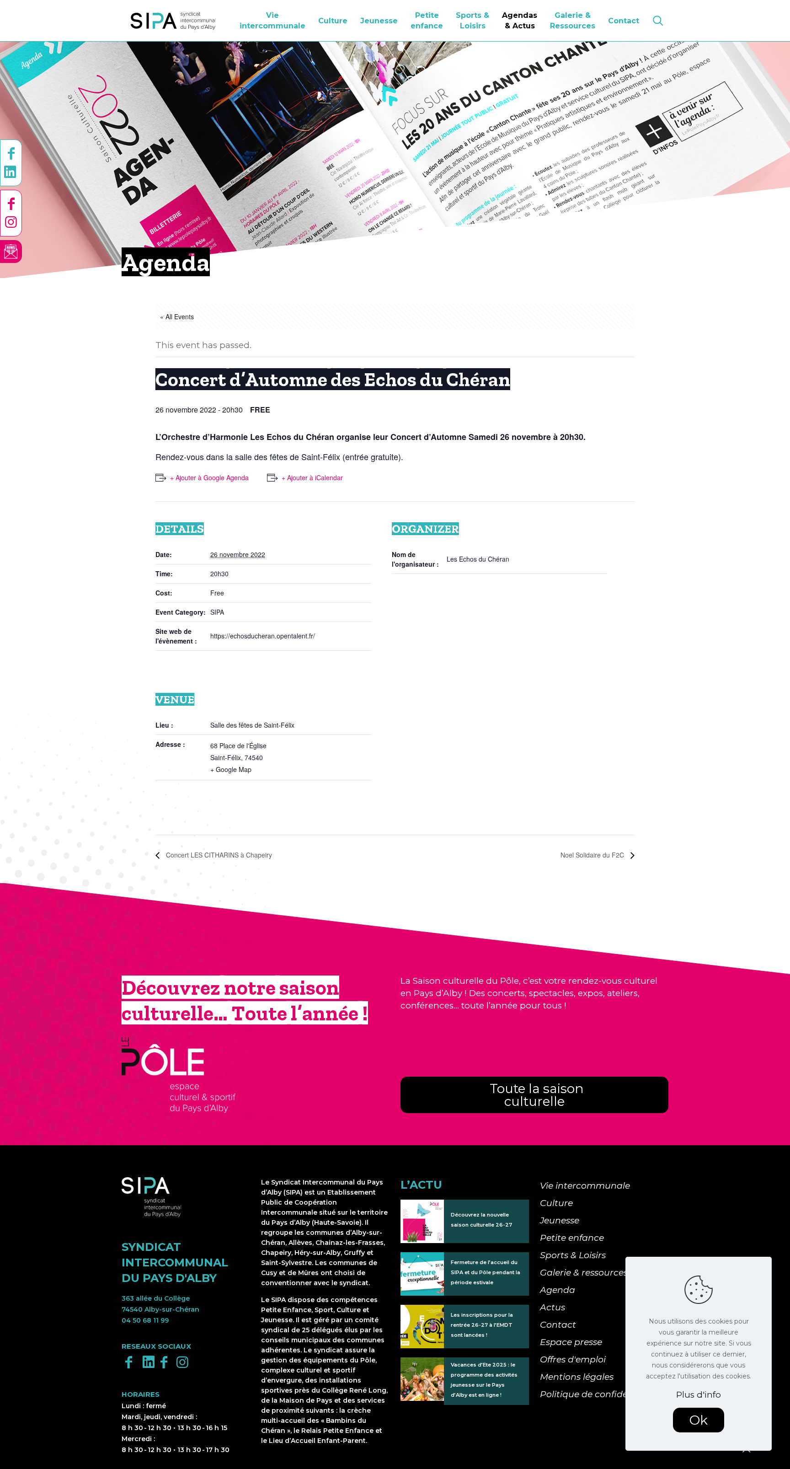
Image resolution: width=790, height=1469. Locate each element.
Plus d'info (698, 1394)
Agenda (557, 1290)
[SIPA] (173, 20)
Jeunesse (559, 1220)
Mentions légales (577, 1377)
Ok (698, 1420)
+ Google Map (230, 769)
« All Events (177, 316)
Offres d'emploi (573, 1359)
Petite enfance (572, 1238)
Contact (558, 1324)
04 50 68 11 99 (145, 1320)
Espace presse (571, 1342)
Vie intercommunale (585, 1185)
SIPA (217, 612)
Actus (552, 1307)
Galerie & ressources (584, 1272)
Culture (556, 1203)
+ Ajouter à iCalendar (312, 477)
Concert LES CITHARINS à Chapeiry (218, 854)
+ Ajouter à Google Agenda (209, 477)
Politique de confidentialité (599, 1394)
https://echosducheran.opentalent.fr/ (262, 635)
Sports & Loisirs (573, 1255)
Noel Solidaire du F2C (593, 854)
